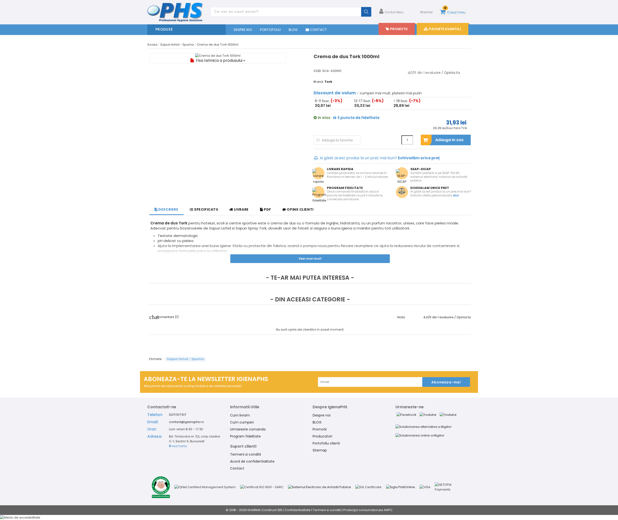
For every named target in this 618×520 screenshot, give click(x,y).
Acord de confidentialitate (252, 461)
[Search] (366, 12)
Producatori (322, 436)
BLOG (293, 29)
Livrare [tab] (241, 209)
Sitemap (320, 450)
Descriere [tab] (168, 209)
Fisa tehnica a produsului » (220, 60)
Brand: (319, 82)
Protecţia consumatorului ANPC (368, 510)
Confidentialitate (298, 510)
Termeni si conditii (245, 454)
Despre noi (321, 415)
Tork (328, 81)
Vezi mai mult (310, 258)
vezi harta (179, 446)
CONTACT (318, 29)
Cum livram (240, 415)
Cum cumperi (242, 422)
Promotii (320, 429)
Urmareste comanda (248, 429)
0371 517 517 (177, 414)
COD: (318, 71)
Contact (237, 468)
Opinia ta (452, 72)
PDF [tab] (267, 209)
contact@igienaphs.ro (186, 422)
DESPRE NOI (243, 29)
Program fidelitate (245, 436)
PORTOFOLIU (270, 29)
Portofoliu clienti (326, 443)
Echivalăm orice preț (419, 158)
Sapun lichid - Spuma (185, 359)
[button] (309, 517)
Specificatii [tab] (205, 209)
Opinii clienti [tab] (300, 209)
